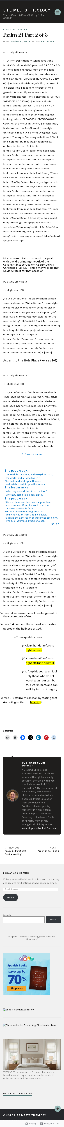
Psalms (22, 29)
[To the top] (58, 1109)
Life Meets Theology (27, 10)
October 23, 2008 (20, 41)
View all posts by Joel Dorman (39, 828)
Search (7, 915)
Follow (10, 897)
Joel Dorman (48, 41)
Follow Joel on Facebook (17, 1093)
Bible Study (10, 29)
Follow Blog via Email (16, 873)
